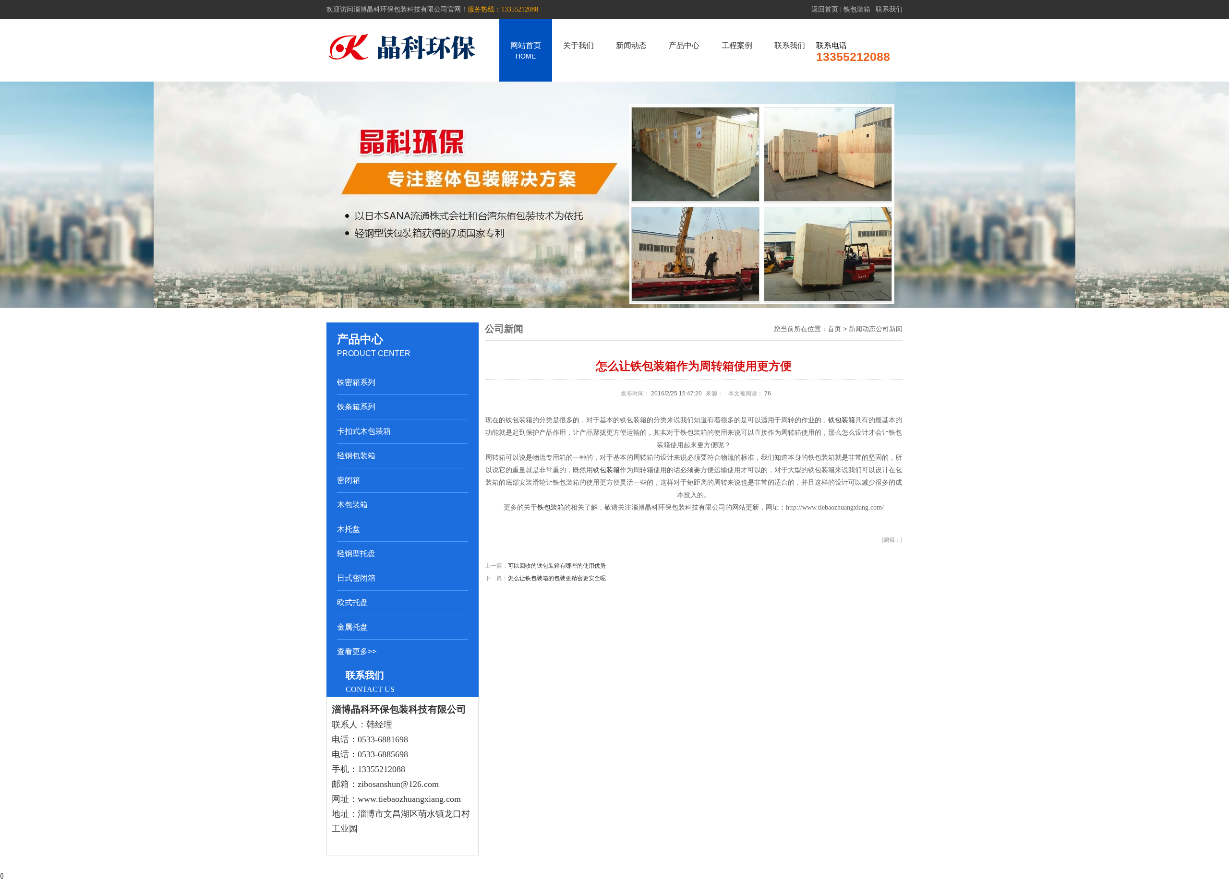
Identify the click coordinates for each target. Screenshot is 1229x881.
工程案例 (737, 45)
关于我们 (578, 45)
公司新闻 (889, 329)
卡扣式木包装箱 (364, 431)
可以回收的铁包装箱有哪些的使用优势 (557, 565)
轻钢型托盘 (356, 553)
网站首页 (525, 50)
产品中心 (684, 45)
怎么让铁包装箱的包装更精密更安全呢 (557, 578)
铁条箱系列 (356, 407)
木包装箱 (352, 504)
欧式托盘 (352, 602)
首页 (834, 329)
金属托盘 (352, 627)
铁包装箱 (856, 9)
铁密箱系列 (356, 382)
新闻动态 (631, 45)
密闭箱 (348, 480)
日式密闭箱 (356, 578)
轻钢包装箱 (356, 456)
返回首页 (824, 9)
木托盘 (348, 529)
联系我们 (889, 9)
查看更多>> (356, 651)
